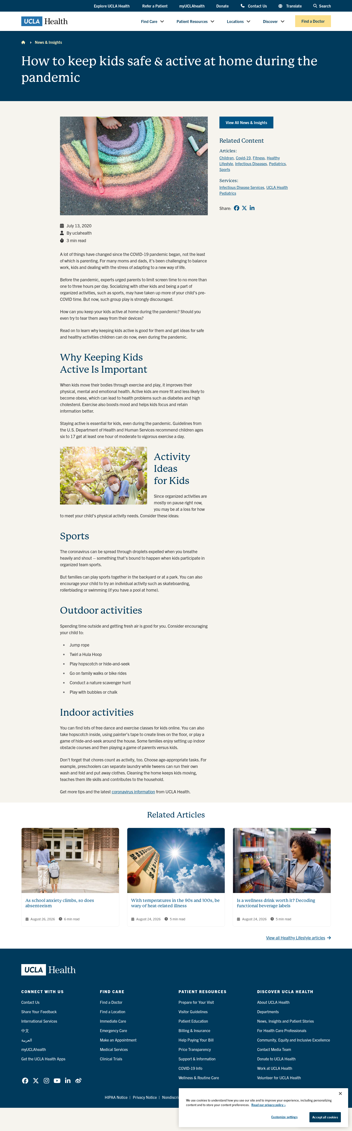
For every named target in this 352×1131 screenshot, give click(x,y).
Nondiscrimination (177, 1097)
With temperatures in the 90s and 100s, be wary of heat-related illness (175, 903)
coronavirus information (133, 791)
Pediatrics (277, 163)
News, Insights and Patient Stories (285, 1021)
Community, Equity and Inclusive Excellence (293, 1039)
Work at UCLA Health (274, 1068)
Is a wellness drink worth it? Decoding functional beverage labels (276, 903)
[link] (236, 208)
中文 (25, 1030)
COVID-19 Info (190, 1068)
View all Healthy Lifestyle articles (295, 937)
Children (226, 157)
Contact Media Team (274, 1049)
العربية (26, 1039)
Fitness (259, 157)
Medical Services (114, 1049)
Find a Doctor (313, 21)
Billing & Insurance (194, 1030)
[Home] (23, 42)
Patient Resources (192, 21)
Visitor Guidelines (193, 1011)
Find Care (149, 21)
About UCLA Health (273, 1002)
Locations (235, 21)
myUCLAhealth (192, 5)
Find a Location (112, 1011)
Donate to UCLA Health (276, 1058)
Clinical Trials (111, 1058)
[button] (112, 6)
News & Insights (48, 42)
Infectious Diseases (251, 163)
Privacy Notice (145, 1097)
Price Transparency (195, 1049)
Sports (224, 169)
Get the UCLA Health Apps (43, 1058)
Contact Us (257, 5)
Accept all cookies (325, 1117)
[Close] (340, 1093)
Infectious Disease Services (241, 187)
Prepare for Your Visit (196, 1002)
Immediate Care (113, 1021)
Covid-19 (243, 157)
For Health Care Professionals (281, 1030)
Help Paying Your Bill (196, 1039)
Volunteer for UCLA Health (279, 1077)
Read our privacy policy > (268, 1105)
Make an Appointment (118, 1039)
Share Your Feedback (39, 1011)
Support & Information (197, 1058)
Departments (268, 1011)
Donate (222, 5)
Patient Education (193, 1021)
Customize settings (284, 1117)
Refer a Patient (155, 5)
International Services (39, 1021)
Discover (270, 21)
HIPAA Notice (116, 1097)
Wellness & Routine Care (199, 1077)
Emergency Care (113, 1030)
